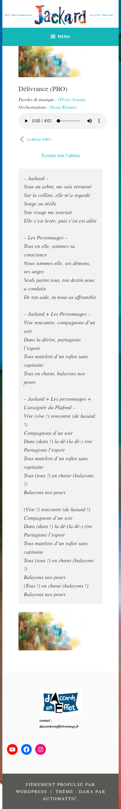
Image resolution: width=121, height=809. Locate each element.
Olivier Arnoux (72, 99)
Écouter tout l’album (61, 155)
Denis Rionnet (63, 107)
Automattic (60, 798)
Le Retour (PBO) (39, 139)
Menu (64, 36)
